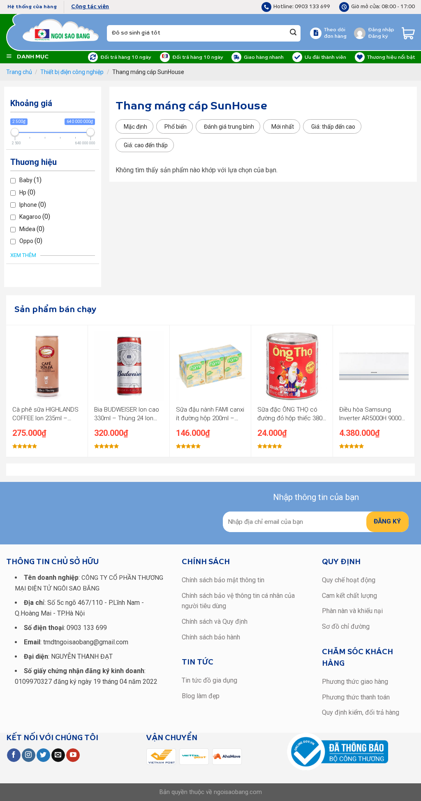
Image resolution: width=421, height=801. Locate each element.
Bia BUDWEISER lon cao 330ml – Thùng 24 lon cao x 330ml (126, 414)
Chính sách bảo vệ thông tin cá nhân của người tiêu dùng (238, 601)
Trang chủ (19, 72)
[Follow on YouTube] (73, 755)
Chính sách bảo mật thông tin (223, 580)
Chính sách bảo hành (211, 637)
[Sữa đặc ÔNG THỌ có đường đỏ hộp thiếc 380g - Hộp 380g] (292, 366)
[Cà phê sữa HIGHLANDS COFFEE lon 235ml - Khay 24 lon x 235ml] (47, 366)
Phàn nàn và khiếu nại (352, 611)
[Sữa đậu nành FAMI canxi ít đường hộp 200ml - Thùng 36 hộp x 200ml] (210, 366)
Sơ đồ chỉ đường (346, 626)
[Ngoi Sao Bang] (61, 30)
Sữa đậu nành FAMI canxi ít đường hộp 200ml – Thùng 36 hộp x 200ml (210, 414)
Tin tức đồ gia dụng (209, 680)
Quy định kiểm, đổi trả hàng (360, 712)
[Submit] (293, 33)
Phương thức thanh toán (356, 697)
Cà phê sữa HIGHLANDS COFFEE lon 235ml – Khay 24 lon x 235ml (45, 414)
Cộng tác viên (90, 6)
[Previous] (11, 390)
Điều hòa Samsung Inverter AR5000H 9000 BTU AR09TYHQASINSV (371, 414)
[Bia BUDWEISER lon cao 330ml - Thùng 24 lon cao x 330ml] (129, 366)
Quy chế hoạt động (348, 580)
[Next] (410, 390)
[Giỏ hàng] (408, 33)
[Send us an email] (58, 755)
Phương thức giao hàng (355, 681)
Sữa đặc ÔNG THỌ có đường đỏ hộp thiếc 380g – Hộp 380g (291, 414)
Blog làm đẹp (201, 696)
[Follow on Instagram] (28, 755)
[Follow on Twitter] (43, 755)
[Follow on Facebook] (14, 755)
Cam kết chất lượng (349, 596)
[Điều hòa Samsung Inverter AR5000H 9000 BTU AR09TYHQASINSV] (374, 366)
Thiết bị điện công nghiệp (72, 72)
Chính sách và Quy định (215, 621)
